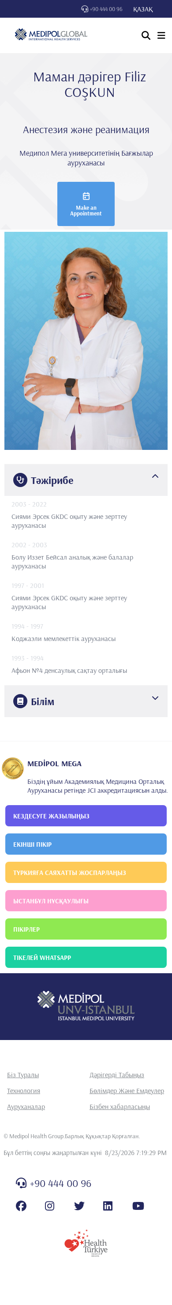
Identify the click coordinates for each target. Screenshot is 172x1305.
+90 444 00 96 (106, 8)
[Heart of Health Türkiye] (86, 1243)
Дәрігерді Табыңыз (117, 1074)
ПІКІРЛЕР (26, 929)
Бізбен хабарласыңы (120, 1106)
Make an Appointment (86, 210)
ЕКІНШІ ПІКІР (32, 844)
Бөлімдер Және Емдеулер (127, 1090)
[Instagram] (49, 1205)
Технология (23, 1090)
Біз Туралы (23, 1074)
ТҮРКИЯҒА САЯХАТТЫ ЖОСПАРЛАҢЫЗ (69, 872)
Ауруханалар (26, 1106)
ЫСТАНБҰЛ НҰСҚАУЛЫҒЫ (51, 901)
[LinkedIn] (107, 1205)
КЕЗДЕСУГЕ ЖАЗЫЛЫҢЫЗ (51, 816)
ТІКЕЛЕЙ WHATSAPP (42, 957)
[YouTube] (138, 1205)
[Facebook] (21, 1205)
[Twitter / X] (79, 1205)
